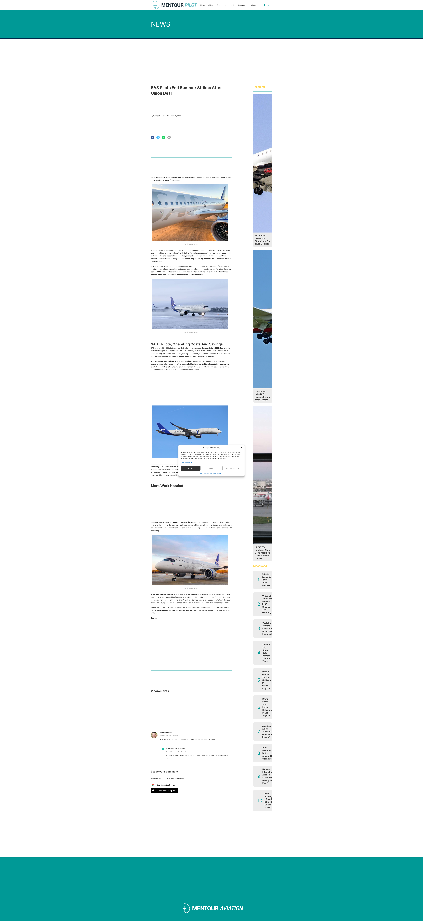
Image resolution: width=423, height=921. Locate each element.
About (253, 5)
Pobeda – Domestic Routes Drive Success (266, 580)
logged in (164, 778)
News (202, 5)
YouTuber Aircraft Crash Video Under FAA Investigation (268, 628)
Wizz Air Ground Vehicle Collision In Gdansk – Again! (266, 680)
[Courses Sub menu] (225, 5)
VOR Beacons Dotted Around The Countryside (268, 753)
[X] (158, 137)
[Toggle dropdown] (264, 5)
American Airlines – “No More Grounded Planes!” (267, 731)
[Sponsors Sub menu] (247, 5)
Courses (220, 5)
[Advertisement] (191, 388)
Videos (210, 5)
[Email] (169, 137)
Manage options (232, 468)
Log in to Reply (174, 735)
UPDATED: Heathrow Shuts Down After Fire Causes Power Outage (262, 553)
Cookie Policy (204, 473)
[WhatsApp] (163, 137)
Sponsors (241, 5)
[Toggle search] (268, 5)
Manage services (187, 462)
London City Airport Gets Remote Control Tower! (266, 652)
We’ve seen (216, 259)
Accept (191, 468)
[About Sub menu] (258, 5)
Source (154, 618)
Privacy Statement (216, 473)
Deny (211, 468)
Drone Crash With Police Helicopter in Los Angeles (267, 707)
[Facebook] (152, 137)
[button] (241, 448)
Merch (231, 5)
